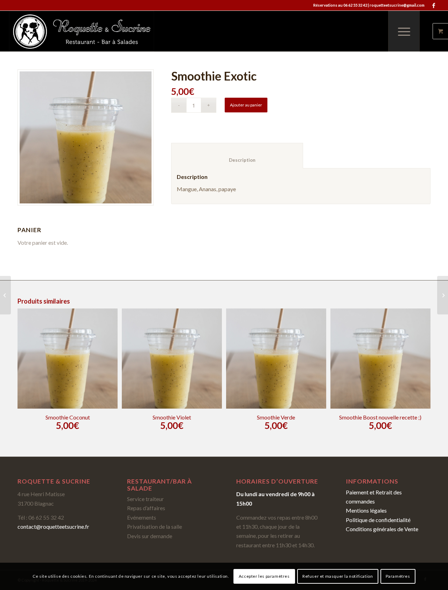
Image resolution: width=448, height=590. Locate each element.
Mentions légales (366, 510)
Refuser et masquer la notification (337, 576)
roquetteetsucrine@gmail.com (397, 5)
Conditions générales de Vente (382, 529)
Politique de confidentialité (378, 519)
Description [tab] (237, 160)
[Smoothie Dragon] (5, 295)
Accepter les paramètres (264, 576)
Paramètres (398, 576)
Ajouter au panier (246, 104)
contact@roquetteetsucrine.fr (53, 526)
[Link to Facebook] (433, 5)
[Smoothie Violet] (442, 295)
